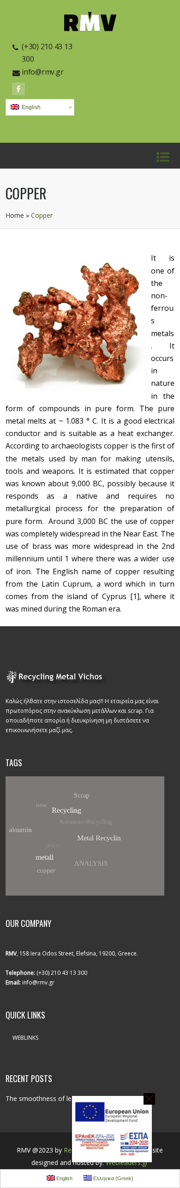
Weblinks (25, 1038)
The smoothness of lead (42, 1098)
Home (15, 215)
